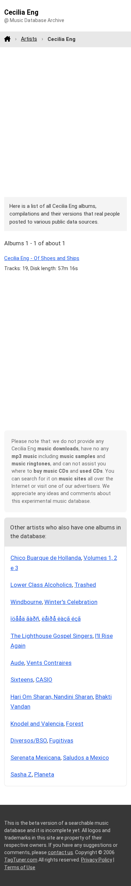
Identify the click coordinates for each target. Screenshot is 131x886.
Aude (17, 662)
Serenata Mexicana (35, 757)
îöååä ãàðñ (24, 618)
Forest (74, 723)
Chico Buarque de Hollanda (45, 557)
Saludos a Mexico (86, 757)
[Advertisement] (65, 122)
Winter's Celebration (70, 601)
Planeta (44, 774)
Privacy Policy (96, 860)
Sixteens (21, 679)
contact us (60, 852)
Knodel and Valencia (37, 723)
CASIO (44, 679)
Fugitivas (61, 740)
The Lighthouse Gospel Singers (51, 635)
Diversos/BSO (28, 740)
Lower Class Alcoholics (41, 584)
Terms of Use (19, 867)
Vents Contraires (49, 662)
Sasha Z (21, 774)
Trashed (85, 584)
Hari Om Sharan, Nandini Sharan (51, 696)
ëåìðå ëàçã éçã (61, 618)
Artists (29, 39)
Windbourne (26, 601)
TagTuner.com (20, 860)
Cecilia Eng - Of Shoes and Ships (41, 258)
